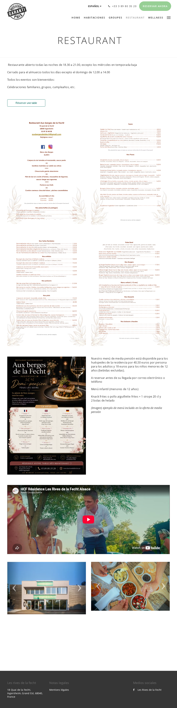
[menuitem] (77, 17)
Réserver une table (26, 102)
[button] (168, 17)
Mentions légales (59, 689)
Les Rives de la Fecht (149, 689)
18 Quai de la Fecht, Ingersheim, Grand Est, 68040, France (25, 693)
